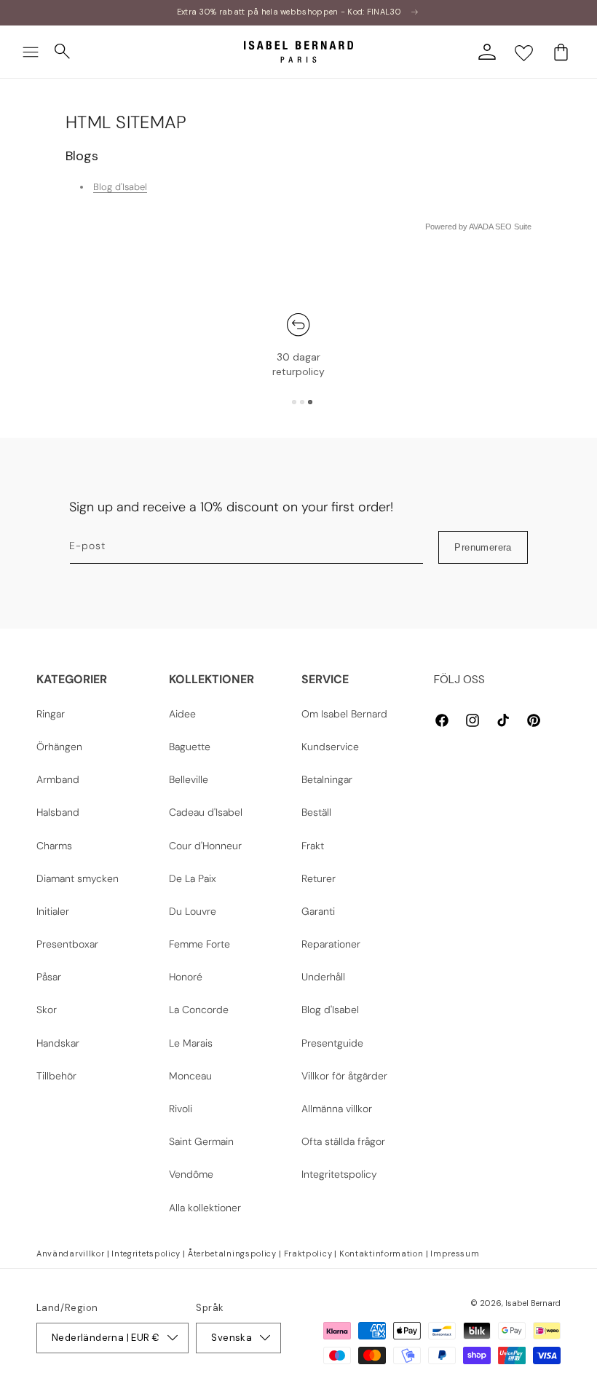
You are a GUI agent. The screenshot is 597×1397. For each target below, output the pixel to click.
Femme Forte (199, 944)
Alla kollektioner (205, 1207)
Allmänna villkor (336, 1108)
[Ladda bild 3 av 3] (310, 402)
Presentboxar (67, 944)
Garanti (318, 911)
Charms (54, 845)
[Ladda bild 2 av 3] (302, 402)
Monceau (190, 1075)
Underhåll (323, 976)
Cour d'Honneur (205, 845)
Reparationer (330, 944)
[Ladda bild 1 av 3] (294, 402)
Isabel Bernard (533, 1303)
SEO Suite (513, 226)
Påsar (48, 976)
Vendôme (191, 1174)
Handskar (57, 1043)
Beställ (316, 812)
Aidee (182, 713)
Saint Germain (201, 1141)
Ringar (50, 713)
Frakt (312, 845)
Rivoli (180, 1108)
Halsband (57, 812)
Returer (318, 878)
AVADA (481, 226)
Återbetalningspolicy (232, 1253)
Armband (57, 779)
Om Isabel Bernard (344, 713)
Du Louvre (192, 911)
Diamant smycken (77, 878)
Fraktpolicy (308, 1253)
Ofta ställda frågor (343, 1141)
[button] (31, 52)
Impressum (454, 1253)
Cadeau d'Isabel (205, 812)
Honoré (185, 976)
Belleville (188, 779)
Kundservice (330, 746)
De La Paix (192, 878)
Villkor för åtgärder (344, 1075)
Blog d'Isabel (120, 187)
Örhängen (59, 746)
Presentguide (332, 1043)
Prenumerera (482, 547)
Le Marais (191, 1043)
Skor (46, 1009)
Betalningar (326, 779)
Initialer (52, 911)
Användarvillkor (70, 1253)
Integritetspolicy (339, 1174)
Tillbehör (56, 1075)
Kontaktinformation (381, 1253)
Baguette (189, 746)
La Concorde (199, 1009)
